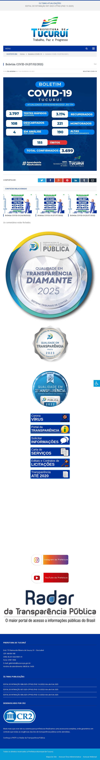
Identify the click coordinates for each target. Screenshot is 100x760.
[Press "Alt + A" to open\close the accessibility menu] (97, 383)
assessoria (64, 728)
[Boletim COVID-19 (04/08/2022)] (17, 204)
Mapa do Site (51, 757)
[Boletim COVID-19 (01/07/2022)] (82, 204)
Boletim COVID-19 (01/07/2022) (82, 215)
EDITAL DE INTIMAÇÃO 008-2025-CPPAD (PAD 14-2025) (23, 684)
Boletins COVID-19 (90, 71)
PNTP (14, 738)
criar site (19, 728)
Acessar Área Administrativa (70, 757)
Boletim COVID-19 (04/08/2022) (17, 215)
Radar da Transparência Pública (32, 738)
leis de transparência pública (44, 732)
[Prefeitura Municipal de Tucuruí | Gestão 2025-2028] (50, 28)
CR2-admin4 (11, 71)
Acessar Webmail (90, 757)
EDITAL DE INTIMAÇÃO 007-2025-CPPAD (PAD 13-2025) (49, 6)
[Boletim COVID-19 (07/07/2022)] (50, 204)
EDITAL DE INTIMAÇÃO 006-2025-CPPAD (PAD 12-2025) (23, 694)
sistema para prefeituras (35, 728)
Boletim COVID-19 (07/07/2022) (50, 215)
